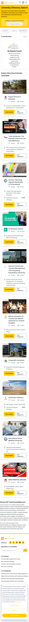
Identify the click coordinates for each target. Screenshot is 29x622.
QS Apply (9, 518)
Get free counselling (7, 566)
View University (9, 112)
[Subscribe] (25, 550)
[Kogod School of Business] (5, 97)
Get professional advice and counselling (12, 581)
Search (5, 30)
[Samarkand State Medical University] (5, 439)
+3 (16, 238)
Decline (14, 610)
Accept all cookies (14, 615)
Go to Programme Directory (14, 24)
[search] (20, 2)
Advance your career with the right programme (14, 573)
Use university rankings (7, 561)
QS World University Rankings (8, 510)
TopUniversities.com (5, 505)
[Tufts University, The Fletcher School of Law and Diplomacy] (5, 137)
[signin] (23, 2)
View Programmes (20, 112)
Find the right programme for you (10, 559)
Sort (24, 36)
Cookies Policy (18, 601)
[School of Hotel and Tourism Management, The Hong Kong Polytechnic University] (5, 267)
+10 (12, 488)
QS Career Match (5, 523)
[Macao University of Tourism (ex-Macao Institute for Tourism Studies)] (5, 317)
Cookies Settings (14, 605)
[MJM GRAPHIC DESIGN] (5, 480)
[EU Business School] (5, 229)
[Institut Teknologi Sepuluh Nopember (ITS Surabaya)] (5, 180)
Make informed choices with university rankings (14, 576)
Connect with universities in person (11, 564)
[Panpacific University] (5, 361)
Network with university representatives (12, 578)
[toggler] (26, 2)
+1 (9, 332)
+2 (7, 451)
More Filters (23, 30)
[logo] (7, 2)
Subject (14, 30)
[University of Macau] (5, 398)
